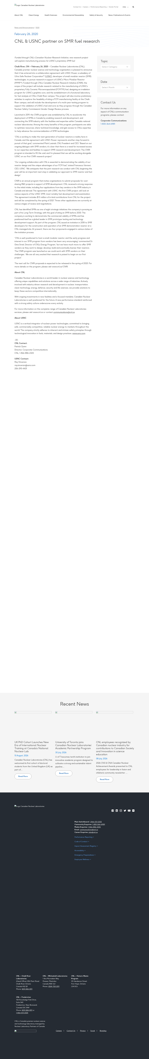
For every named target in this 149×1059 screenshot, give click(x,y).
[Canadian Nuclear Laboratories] (35, 7)
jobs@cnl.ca (93, 832)
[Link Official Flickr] (133, 810)
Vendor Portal (113, 7)
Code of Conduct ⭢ (81, 841)
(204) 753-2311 (53, 986)
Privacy (83, 1031)
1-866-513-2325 (96, 822)
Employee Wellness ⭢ (82, 859)
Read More (25, 776)
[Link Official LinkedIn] (117, 810)
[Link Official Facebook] (113, 810)
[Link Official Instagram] (121, 810)
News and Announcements (24, 28)
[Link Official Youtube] (129, 810)
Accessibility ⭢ (80, 850)
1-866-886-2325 (94, 827)
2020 (37, 28)
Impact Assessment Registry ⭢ (86, 846)
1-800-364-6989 (108, 124)
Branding (103, 1031)
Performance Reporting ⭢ (84, 837)
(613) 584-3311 (27, 989)
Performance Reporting (99, 7)
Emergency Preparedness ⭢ (85, 855)
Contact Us (77, 7)
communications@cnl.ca (64, 312)
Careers (85, 7)
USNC (48, 76)
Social (92, 1031)
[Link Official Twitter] (125, 810)
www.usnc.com (78, 333)
